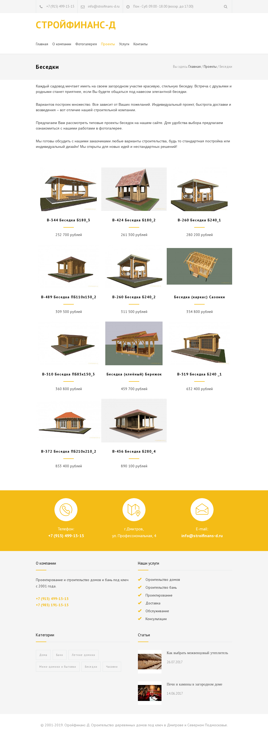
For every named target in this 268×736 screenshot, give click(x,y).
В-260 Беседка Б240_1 (199, 220)
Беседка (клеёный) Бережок (134, 374)
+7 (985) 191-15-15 (52, 605)
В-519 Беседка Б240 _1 (199, 374)
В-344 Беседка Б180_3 (68, 220)
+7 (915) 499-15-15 (60, 6)
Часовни (112, 666)
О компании (61, 44)
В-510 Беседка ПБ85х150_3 (68, 374)
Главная (42, 44)
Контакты (140, 44)
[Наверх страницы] (253, 721)
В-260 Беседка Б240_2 (134, 297)
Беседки (91, 666)
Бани (59, 655)
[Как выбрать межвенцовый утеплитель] (149, 661)
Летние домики (83, 655)
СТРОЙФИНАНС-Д (76, 24)
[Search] (225, 6)
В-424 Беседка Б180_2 (134, 220)
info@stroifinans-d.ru (202, 535)
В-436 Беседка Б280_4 (134, 451)
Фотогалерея (86, 44)
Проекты (108, 44)
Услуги (124, 44)
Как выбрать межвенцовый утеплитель (197, 653)
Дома (43, 655)
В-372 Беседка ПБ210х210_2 (68, 451)
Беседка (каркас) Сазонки (199, 297)
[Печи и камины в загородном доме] (149, 693)
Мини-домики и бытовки (57, 666)
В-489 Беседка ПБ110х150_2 (68, 297)
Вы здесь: (180, 66)
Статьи (144, 634)
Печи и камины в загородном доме (194, 684)
